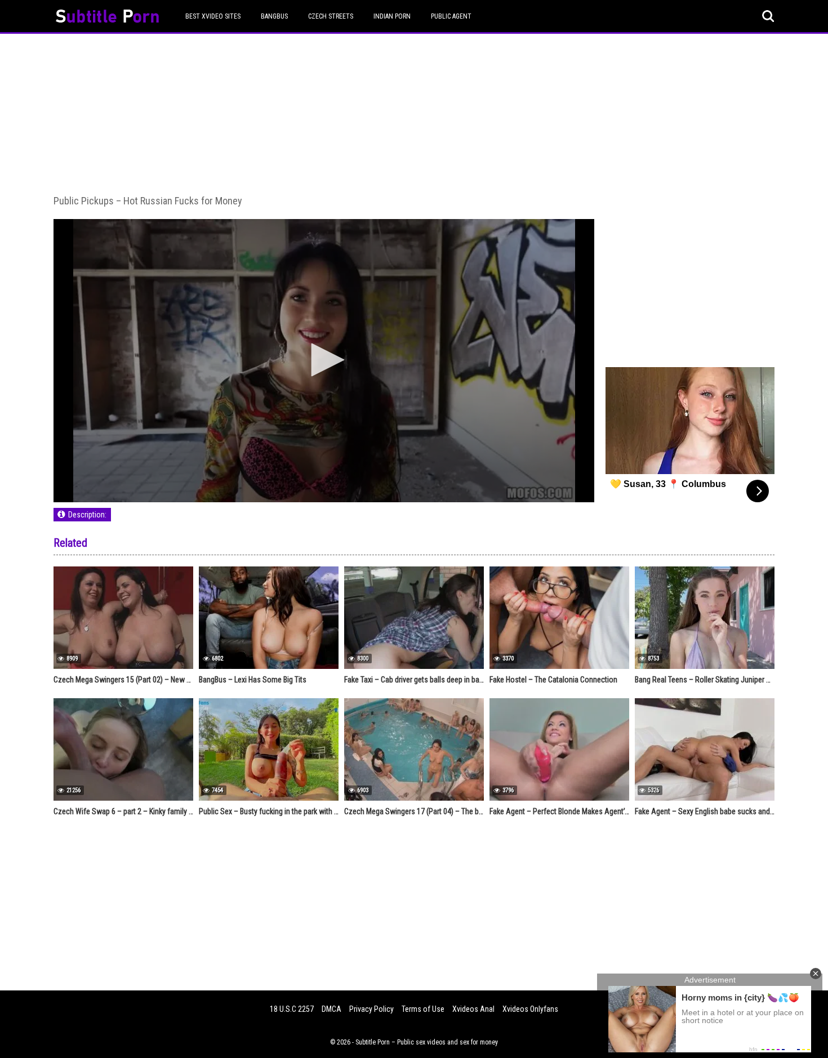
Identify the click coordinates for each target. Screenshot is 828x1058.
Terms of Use (423, 1009)
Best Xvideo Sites (213, 16)
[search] (768, 16)
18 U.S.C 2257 (292, 1009)
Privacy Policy (371, 1009)
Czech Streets (330, 16)
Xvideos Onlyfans (530, 1009)
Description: (87, 514)
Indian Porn (392, 16)
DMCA (331, 1009)
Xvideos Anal (473, 1009)
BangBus (274, 16)
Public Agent (451, 16)
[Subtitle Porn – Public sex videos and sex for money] (107, 17)
